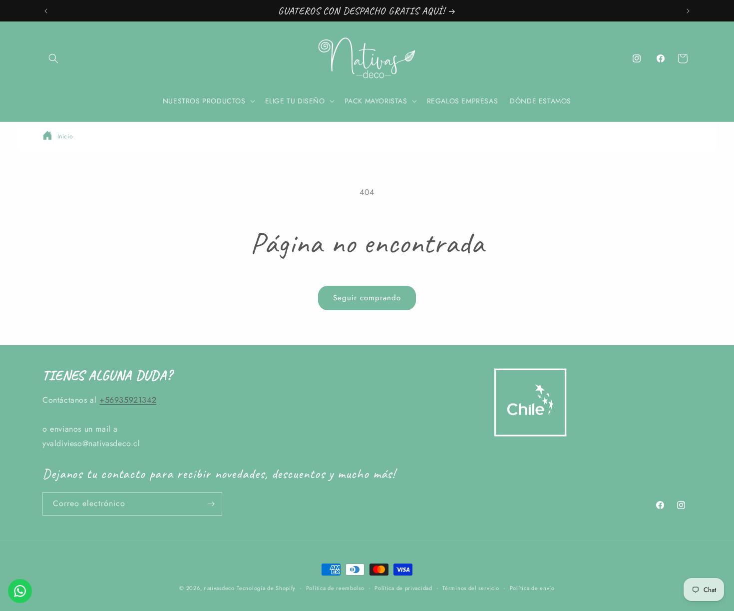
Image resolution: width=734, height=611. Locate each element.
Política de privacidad (403, 588)
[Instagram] (637, 58)
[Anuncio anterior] (46, 10)
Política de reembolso (335, 588)
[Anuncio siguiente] (688, 10)
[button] (53, 58)
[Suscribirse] (211, 504)
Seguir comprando (367, 297)
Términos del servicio (470, 588)
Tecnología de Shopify (266, 588)
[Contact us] (20, 591)
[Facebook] (661, 58)
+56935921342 (127, 400)
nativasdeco (219, 588)
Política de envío (532, 588)
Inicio (65, 136)
